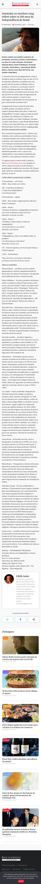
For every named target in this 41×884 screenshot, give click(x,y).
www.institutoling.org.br (13, 163)
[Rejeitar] (38, 878)
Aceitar (21, 881)
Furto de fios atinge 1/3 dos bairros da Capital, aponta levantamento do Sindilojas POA (18, 795)
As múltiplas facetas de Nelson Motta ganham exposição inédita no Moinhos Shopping (19, 831)
